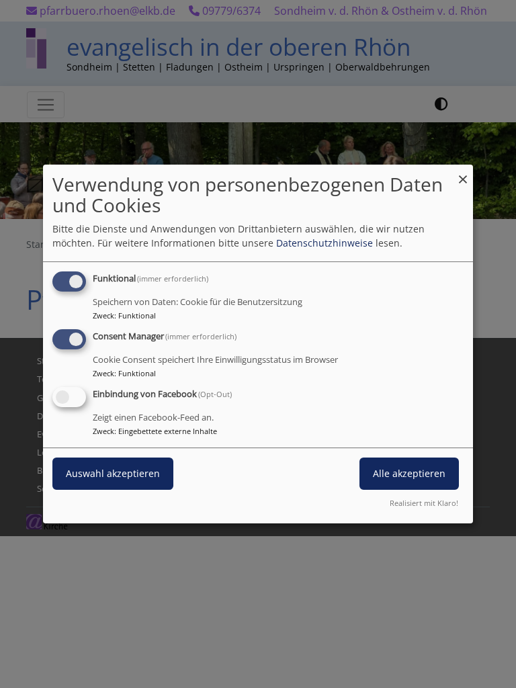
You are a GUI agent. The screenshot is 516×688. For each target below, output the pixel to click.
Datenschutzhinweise (324, 242)
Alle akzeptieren (409, 473)
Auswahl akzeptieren (113, 473)
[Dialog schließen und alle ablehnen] (463, 173)
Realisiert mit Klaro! (424, 503)
